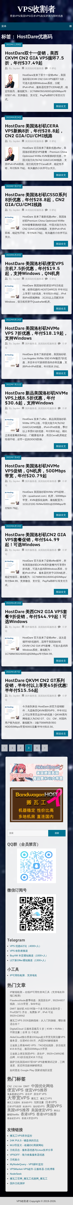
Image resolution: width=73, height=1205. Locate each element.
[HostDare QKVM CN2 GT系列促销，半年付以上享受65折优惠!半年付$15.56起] (12, 711)
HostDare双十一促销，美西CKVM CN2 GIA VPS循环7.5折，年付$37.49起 (34, 57)
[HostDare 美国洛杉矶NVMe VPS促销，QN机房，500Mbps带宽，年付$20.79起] (12, 497)
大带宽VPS (18, 1097)
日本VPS (51, 1102)
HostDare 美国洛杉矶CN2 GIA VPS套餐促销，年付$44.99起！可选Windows (35, 539)
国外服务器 (31, 343)
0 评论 (53, 68)
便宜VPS (15, 1090)
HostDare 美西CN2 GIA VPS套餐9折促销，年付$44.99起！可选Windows (36, 616)
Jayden (16, 68)
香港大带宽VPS (30, 1118)
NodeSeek (16, 1173)
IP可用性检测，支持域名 (23, 975)
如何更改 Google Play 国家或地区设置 (31, 1070)
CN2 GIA (17, 1086)
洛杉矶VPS (39, 1106)
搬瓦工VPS (46, 1098)
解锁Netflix (13, 1114)
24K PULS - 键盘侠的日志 (24, 1140)
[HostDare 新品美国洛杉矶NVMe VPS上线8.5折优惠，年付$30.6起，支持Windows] (12, 424)
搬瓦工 (35, 1098)
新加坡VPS (27, 1102)
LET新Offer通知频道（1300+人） (28, 960)
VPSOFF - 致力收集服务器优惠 (27, 1154)
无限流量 (39, 1102)
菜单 (3, 26)
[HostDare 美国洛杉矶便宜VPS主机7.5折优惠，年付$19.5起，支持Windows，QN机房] (12, 291)
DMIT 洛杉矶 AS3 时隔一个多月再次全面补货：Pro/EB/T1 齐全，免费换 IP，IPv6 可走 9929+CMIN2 (36, 1012)
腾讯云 (57, 1110)
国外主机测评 (17, 1183)
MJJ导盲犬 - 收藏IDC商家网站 (26, 1145)
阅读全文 (61, 106)
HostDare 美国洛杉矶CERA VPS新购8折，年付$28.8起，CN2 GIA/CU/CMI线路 (34, 130)
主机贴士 (15, 1159)
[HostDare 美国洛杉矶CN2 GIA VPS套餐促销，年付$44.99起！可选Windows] (12, 566)
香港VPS (28, 1114)
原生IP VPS (40, 1094)
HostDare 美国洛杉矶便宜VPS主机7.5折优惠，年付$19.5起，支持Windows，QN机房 (34, 268)
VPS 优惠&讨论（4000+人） (25, 946)
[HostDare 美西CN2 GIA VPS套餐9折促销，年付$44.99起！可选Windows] (12, 643)
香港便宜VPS (13, 1118)
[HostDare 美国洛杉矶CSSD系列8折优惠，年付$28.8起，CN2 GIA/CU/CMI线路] (12, 222)
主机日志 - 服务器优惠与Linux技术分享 (31, 1150)
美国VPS (54, 1106)
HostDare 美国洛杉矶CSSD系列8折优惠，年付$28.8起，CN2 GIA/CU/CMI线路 (36, 199)
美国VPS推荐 (18, 1110)
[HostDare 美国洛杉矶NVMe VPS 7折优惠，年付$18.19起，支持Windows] (12, 359)
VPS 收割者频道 (19, 950)
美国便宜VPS (41, 1110)
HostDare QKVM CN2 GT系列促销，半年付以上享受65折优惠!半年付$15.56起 (36, 685)
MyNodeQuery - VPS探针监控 (26, 1164)
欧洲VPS (27, 1106)
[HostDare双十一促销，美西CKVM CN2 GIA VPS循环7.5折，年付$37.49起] (12, 80)
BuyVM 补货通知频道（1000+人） (29, 955)
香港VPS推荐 (46, 1114)
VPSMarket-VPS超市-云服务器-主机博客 (32, 1169)
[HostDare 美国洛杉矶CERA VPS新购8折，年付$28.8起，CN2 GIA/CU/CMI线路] (12, 153)
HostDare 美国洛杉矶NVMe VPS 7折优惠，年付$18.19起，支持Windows (36, 333)
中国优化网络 (42, 1086)
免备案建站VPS (15, 1094)
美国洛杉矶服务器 (34, 68)
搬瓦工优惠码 (13, 1102)
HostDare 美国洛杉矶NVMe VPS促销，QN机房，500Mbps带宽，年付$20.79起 (35, 470)
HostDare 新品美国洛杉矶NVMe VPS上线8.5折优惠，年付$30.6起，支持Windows (36, 397)
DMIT (26, 1086)
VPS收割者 (36, 9)
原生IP (28, 1094)
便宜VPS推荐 (36, 1090)
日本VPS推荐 (14, 1106)
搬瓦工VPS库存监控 (21, 1135)
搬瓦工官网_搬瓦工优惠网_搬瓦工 (28, 1178)
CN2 (9, 1086)
